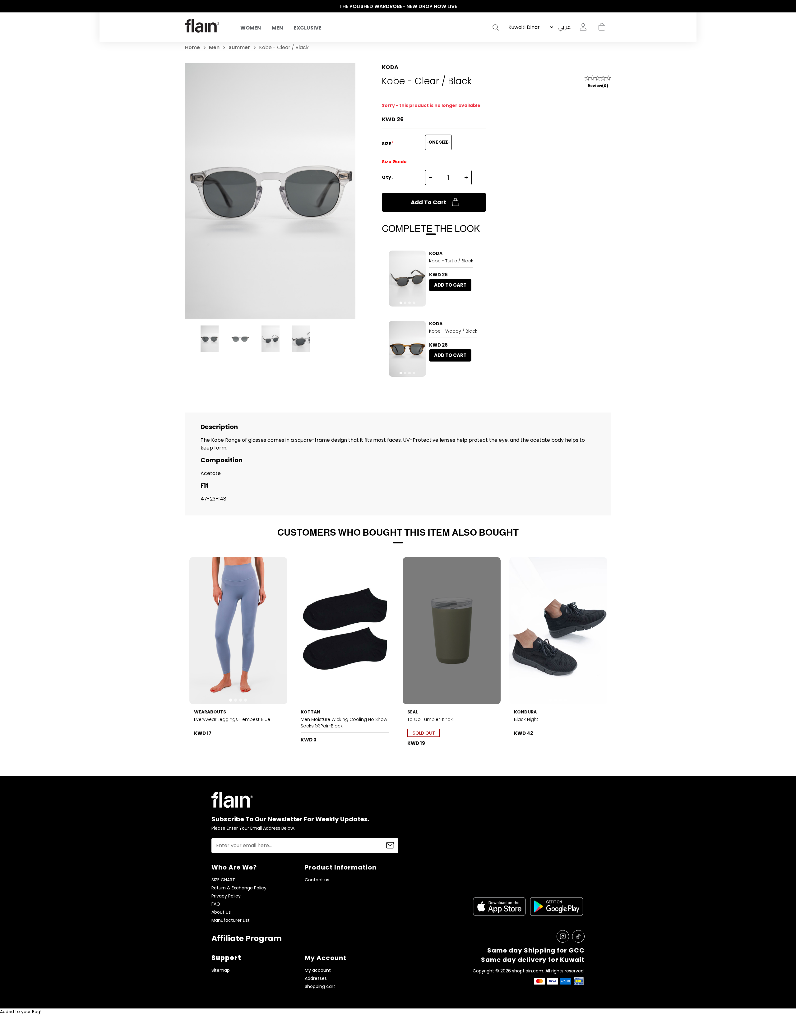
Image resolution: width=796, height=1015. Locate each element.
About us (221, 912)
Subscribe (390, 845)
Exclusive (308, 27)
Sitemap (220, 970)
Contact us (317, 880)
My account (318, 970)
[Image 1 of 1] (345, 630)
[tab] (401, 303)
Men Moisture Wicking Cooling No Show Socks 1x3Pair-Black (344, 722)
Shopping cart (601, 27)
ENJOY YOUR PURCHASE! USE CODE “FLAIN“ (398, 6)
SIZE (387, 144)
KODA (390, 67)
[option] (398, 6)
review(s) (598, 85)
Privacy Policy (226, 896)
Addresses (316, 978)
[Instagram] (563, 936)
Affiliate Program (246, 938)
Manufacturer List (230, 920)
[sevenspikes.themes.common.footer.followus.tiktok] (578, 936)
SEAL (412, 712)
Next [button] (608, 6)
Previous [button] (188, 6)
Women (250, 27)
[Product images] (407, 279)
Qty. (387, 177)
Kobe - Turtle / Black (451, 261)
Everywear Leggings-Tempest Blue (232, 719)
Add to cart (428, 202)
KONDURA (525, 712)
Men (277, 27)
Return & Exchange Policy (238, 888)
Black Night (526, 719)
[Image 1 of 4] (407, 279)
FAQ (215, 904)
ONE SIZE (438, 142)
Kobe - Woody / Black (453, 331)
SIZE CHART (223, 880)
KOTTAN (310, 712)
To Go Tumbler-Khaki (430, 719)
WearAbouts (210, 712)
